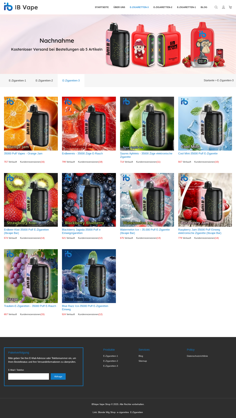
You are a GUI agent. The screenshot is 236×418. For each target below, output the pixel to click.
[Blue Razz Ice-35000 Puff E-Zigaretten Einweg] (89, 276)
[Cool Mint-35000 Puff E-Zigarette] (205, 124)
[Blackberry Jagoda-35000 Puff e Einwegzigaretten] (89, 200)
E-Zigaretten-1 (186, 7)
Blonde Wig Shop (107, 412)
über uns (119, 7)
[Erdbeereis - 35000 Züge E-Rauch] (89, 124)
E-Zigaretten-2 (162, 7)
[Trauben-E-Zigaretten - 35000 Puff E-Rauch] (31, 276)
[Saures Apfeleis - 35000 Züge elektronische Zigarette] (147, 124)
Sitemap (143, 361)
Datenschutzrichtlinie (197, 356)
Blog (204, 7)
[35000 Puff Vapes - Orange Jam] (31, 124)
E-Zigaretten (136, 412)
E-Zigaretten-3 (139, 7)
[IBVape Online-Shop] (21, 9)
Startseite (102, 7)
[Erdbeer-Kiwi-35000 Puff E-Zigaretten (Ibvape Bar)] (31, 200)
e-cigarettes (123, 412)
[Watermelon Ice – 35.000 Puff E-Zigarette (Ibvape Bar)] (147, 200)
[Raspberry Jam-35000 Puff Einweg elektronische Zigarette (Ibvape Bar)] (205, 200)
